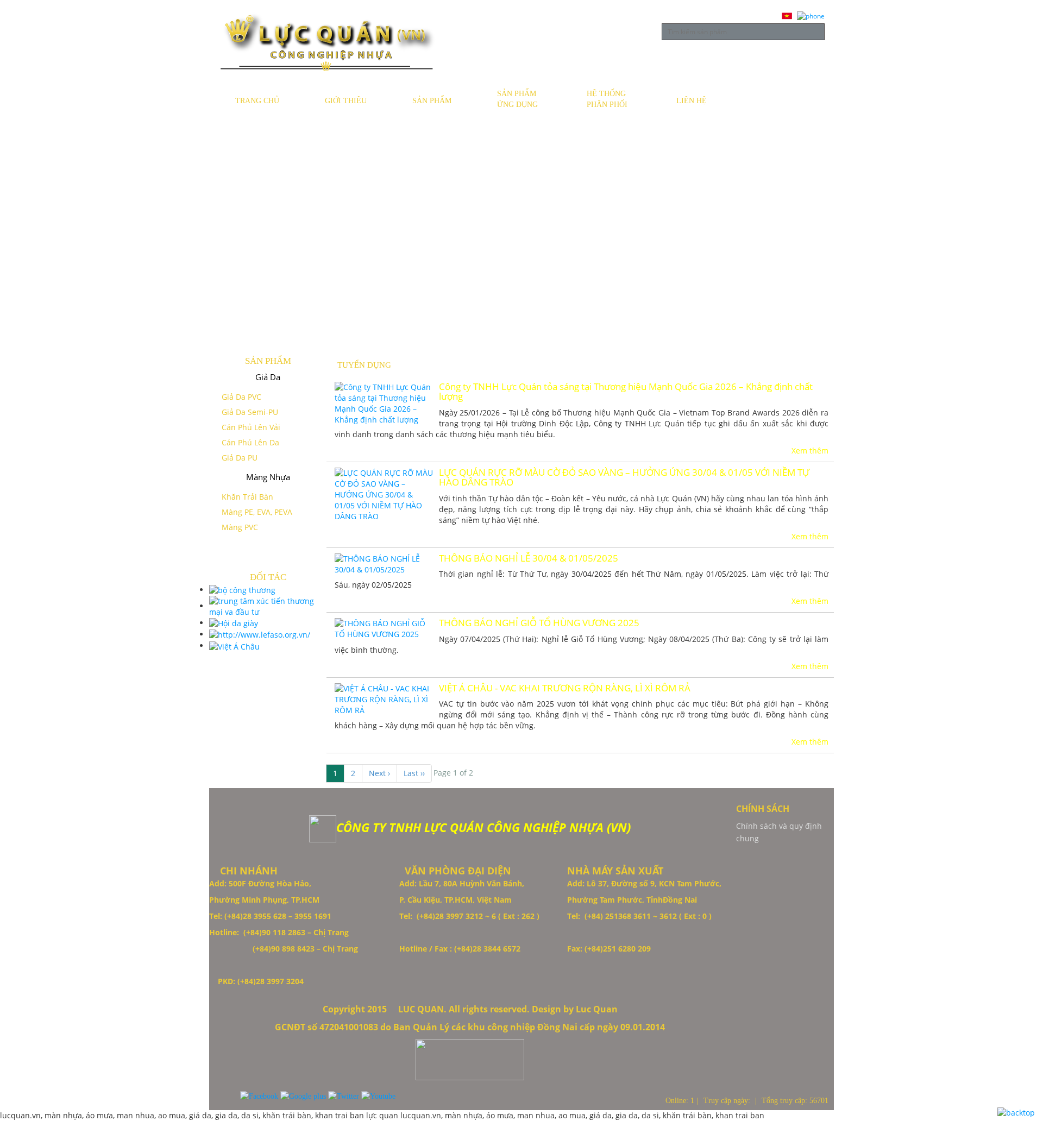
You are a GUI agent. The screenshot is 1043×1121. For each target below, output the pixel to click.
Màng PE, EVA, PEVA (257, 512)
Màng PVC (240, 527)
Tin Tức (767, 101)
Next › (379, 773)
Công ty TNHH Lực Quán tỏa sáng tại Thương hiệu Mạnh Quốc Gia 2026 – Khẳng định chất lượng (626, 392)
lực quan (383, 1115)
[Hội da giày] (233, 623)
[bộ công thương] (242, 589)
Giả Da (267, 376)
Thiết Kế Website (30, 941)
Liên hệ (691, 101)
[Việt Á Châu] (234, 645)
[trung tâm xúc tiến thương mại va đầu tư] (267, 606)
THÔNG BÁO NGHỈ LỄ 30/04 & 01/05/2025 (528, 558)
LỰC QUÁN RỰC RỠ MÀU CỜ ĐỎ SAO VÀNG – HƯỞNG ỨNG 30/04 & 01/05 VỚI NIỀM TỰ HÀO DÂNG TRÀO (624, 478)
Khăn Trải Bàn (247, 497)
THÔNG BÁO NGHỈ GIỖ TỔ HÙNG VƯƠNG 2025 (539, 623)
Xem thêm (809, 450)
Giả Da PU (239, 457)
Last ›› (414, 773)
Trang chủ (257, 101)
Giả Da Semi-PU (250, 412)
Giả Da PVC (241, 397)
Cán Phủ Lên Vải (251, 427)
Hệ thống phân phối (607, 99)
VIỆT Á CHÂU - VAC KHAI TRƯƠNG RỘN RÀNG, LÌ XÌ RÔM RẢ (564, 688)
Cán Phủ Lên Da (250, 442)
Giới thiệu (346, 101)
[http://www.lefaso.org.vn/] (259, 634)
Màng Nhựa (268, 476)
